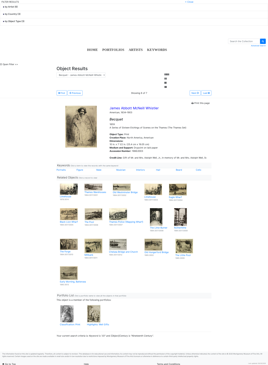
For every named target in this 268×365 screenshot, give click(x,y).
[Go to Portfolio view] (165, 83)
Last (205, 93)
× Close (189, 1)
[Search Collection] (263, 41)
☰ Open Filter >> (9, 64)
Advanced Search (258, 46)
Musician (120, 169)
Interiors (140, 169)
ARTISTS (136, 50)
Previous (76, 93)
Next (194, 93)
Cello (198, 169)
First (62, 93)
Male (98, 169)
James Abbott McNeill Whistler (134, 108)
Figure (79, 169)
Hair (158, 169)
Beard (179, 169)
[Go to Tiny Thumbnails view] (167, 74)
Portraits (61, 169)
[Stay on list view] (165, 87)
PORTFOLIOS (113, 50)
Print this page (202, 103)
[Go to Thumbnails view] (165, 79)
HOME (92, 50)
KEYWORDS (157, 50)
